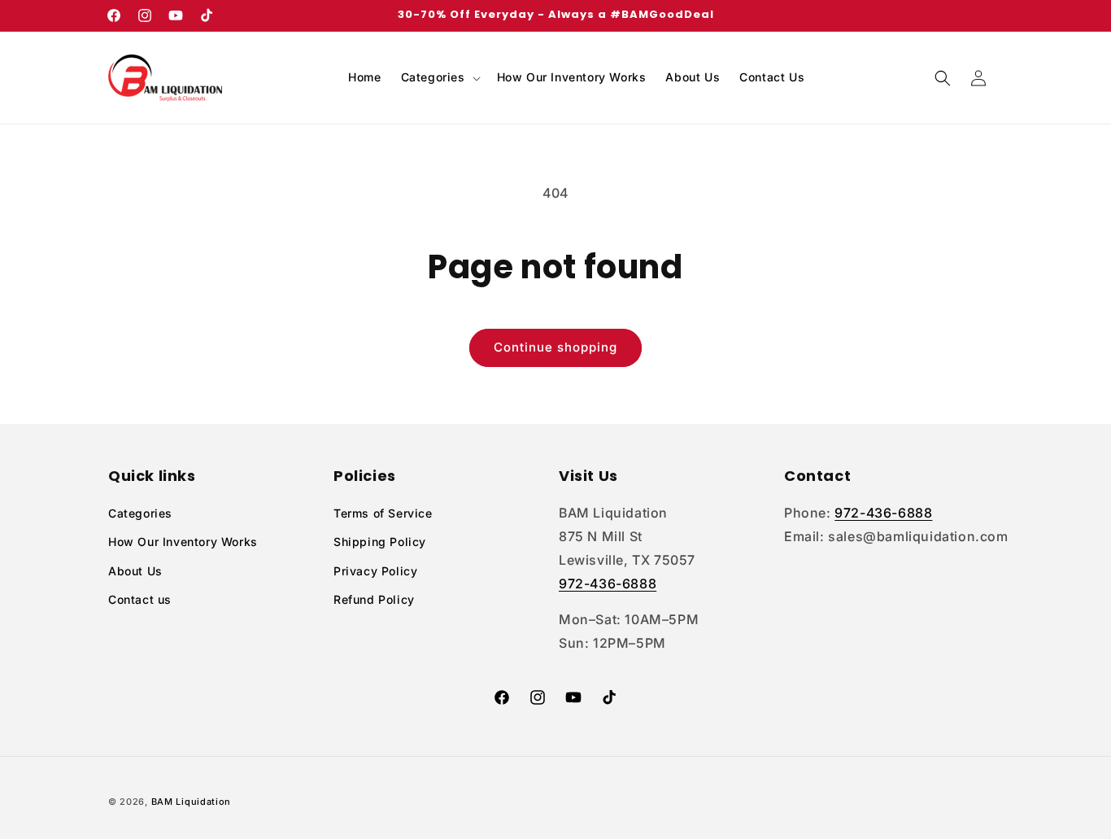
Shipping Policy (379, 541)
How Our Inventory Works (183, 541)
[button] (439, 77)
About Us (135, 571)
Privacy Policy (375, 571)
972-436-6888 (607, 583)
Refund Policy (374, 599)
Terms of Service (383, 513)
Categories (140, 513)
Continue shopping (555, 347)
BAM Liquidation (191, 801)
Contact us (140, 599)
